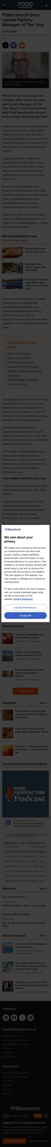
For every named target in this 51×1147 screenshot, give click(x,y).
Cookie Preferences (25, 607)
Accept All (25, 615)
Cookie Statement (23, 599)
